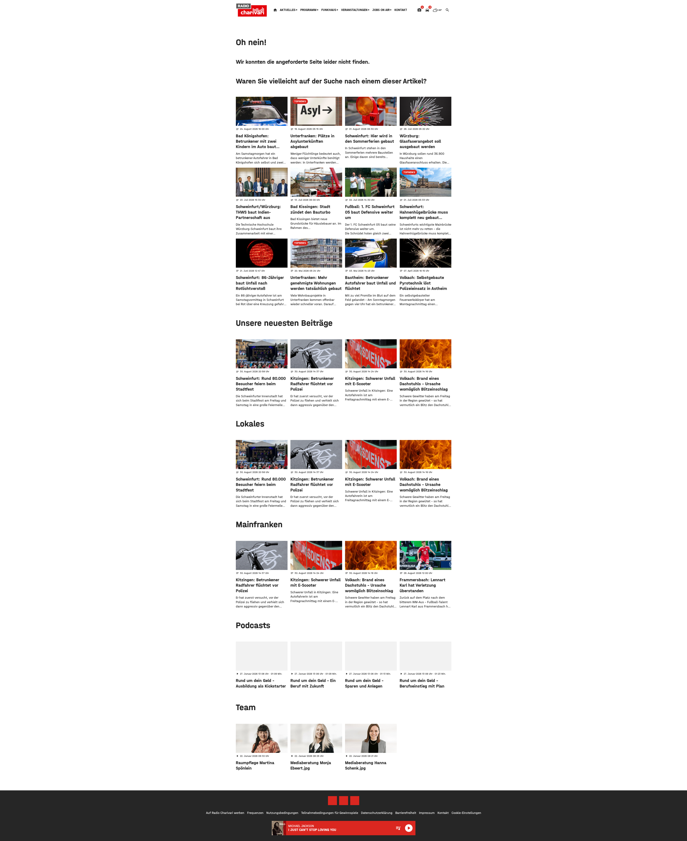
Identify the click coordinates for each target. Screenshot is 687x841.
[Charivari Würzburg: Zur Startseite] (251, 10)
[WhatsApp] (354, 800)
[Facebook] (332, 800)
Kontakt (400, 10)
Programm (308, 10)
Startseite (275, 10)
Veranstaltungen (354, 10)
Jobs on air (381, 10)
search (447, 10)
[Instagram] (343, 800)
